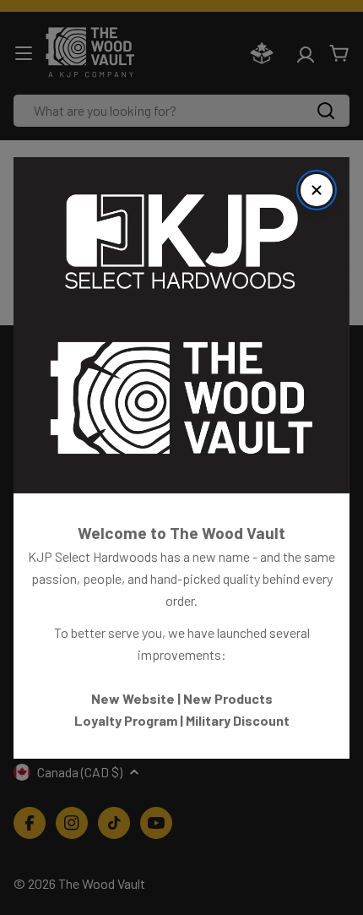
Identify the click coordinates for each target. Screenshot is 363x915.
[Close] (317, 190)
